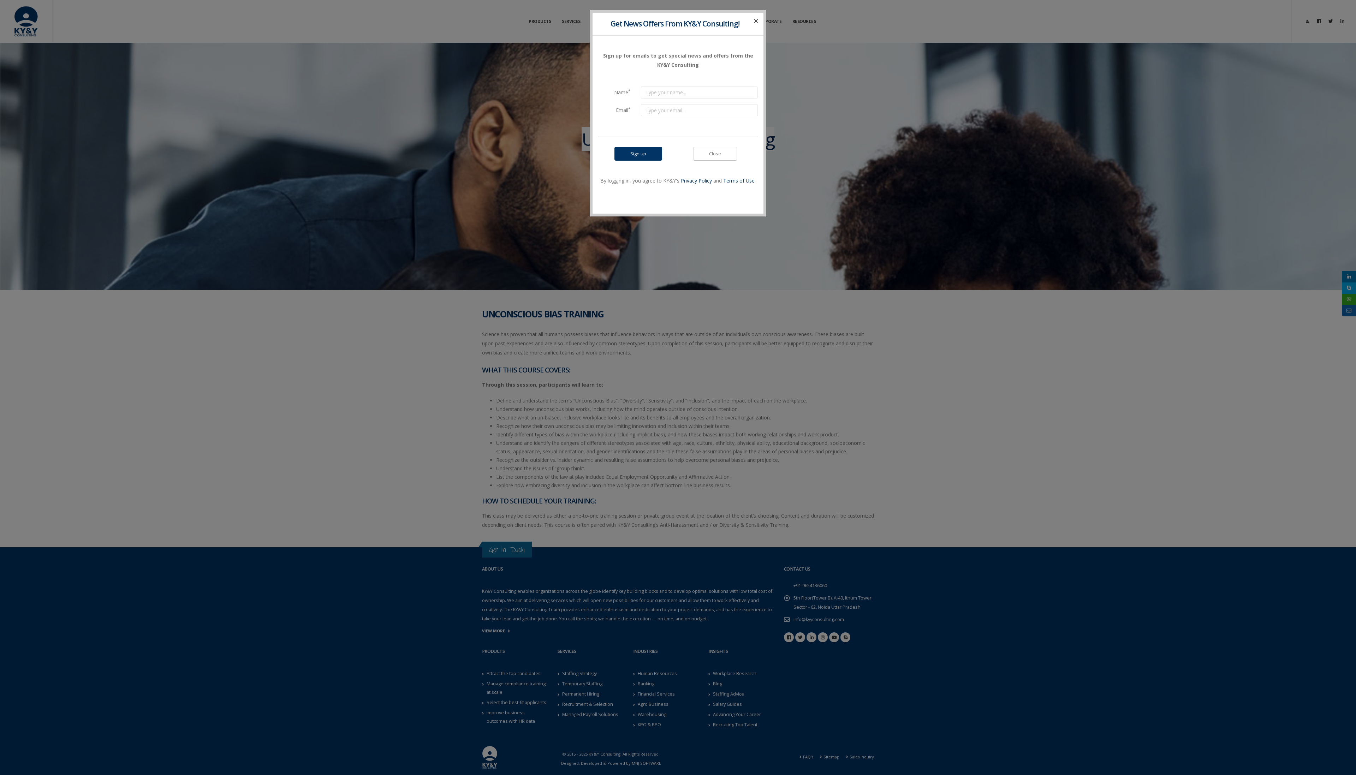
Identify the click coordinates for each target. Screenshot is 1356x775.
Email (623, 109)
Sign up (638, 153)
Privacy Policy (696, 180)
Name (622, 91)
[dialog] (678, 387)
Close (715, 153)
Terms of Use (739, 180)
